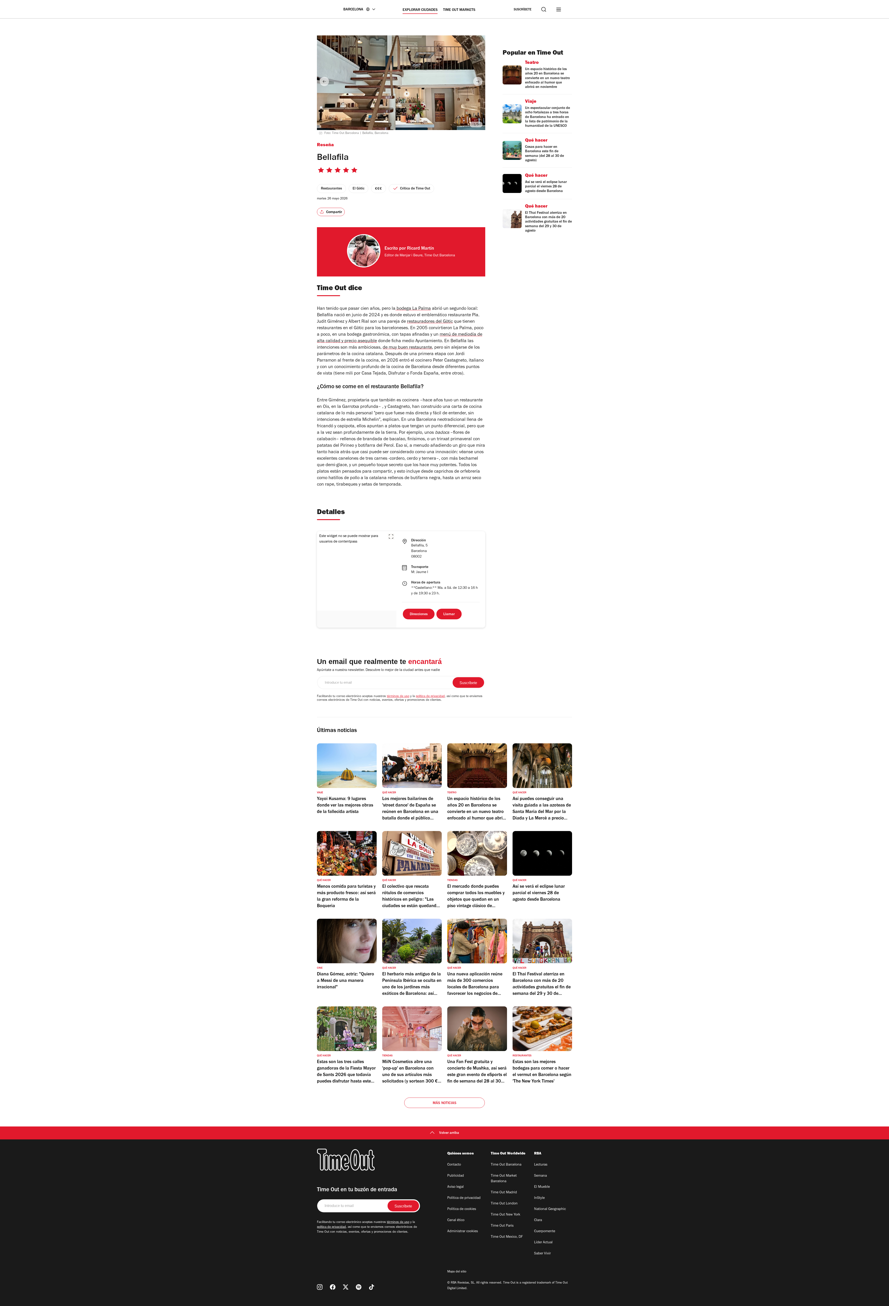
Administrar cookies (462, 1231)
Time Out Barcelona (506, 1165)
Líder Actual (543, 1242)
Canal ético (455, 1220)
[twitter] (345, 1287)
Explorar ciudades (420, 10)
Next (477, 81)
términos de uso (398, 696)
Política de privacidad (464, 1198)
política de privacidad (430, 696)
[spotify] (358, 1287)
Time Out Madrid (504, 1192)
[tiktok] (371, 1287)
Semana (540, 1176)
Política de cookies (461, 1209)
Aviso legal (455, 1187)
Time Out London (504, 1204)
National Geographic (550, 1209)
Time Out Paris (502, 1226)
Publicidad (455, 1176)
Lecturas (540, 1165)
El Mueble (542, 1187)
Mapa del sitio (456, 1272)
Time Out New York (505, 1215)
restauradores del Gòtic (430, 322)
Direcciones (419, 614)
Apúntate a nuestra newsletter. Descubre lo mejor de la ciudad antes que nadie (378, 670)
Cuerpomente (544, 1231)
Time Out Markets (459, 10)
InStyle (539, 1198)
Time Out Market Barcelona (504, 1178)
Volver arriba (449, 1133)
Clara (538, 1220)
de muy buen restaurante (407, 348)
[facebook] (332, 1287)
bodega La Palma (413, 309)
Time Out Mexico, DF (507, 1237)
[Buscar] (544, 9)
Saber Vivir (542, 1254)
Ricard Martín (420, 249)
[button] (391, 536)
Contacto (454, 1165)
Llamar (449, 614)
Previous (324, 81)
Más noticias (444, 1103)
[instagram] (319, 1287)
